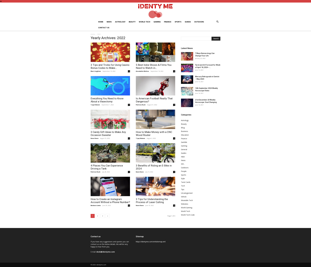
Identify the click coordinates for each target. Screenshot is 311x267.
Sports (178, 22)
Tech (183, 186)
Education (185, 135)
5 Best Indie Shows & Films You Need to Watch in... (153, 66)
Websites (184, 204)
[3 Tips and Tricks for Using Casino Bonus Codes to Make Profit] (110, 52)
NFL (182, 164)
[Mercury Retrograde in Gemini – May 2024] (187, 79)
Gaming (157, 22)
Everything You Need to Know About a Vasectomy (107, 100)
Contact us (103, 27)
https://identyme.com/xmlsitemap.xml (150, 241)
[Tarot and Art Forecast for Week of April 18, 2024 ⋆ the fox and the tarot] (187, 68)
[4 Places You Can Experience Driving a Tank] (110, 153)
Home (100, 22)
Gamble (184, 142)
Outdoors (199, 22)
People (183, 171)
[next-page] (108, 216)
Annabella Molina (142, 71)
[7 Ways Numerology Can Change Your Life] (187, 56)
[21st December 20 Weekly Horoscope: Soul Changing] (187, 103)
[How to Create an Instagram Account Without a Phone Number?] (110, 186)
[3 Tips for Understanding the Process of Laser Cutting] (155, 186)
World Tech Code (188, 215)
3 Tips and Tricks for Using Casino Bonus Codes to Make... (110, 66)
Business (184, 131)
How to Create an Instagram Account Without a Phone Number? (110, 201)
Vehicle (183, 197)
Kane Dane (94, 138)
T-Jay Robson (95, 105)
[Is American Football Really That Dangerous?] (155, 85)
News (109, 22)
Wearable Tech (187, 200)
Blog (183, 127)
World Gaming (186, 207)
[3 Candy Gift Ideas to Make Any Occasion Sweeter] (110, 119)
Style (183, 178)
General (184, 149)
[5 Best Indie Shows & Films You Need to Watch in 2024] (155, 52)
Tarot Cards (185, 182)
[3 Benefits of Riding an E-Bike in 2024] (155, 153)
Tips (182, 189)
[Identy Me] (155, 11)
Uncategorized (186, 193)
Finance (167, 22)
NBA (183, 157)
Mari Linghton (96, 71)
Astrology (120, 22)
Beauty (132, 22)
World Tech (144, 22)
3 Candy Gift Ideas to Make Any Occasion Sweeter (108, 134)
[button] (217, 22)
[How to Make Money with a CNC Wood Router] (155, 119)
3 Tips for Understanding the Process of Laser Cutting (152, 201)
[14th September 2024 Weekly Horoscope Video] (187, 91)
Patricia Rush (141, 105)
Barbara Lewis (96, 205)
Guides (188, 22)
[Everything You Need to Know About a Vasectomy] (110, 85)
